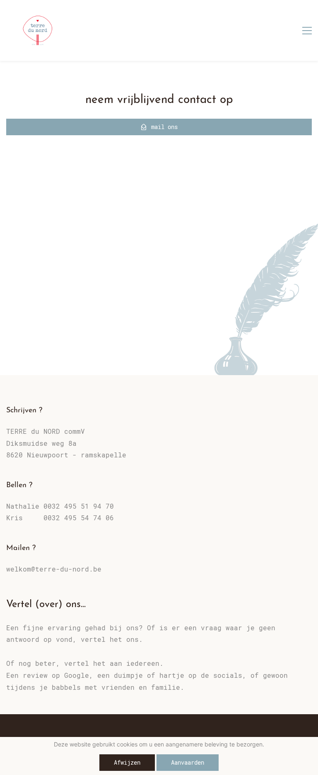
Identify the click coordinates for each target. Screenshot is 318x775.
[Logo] (37, 30)
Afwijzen (127, 762)
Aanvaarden (187, 762)
